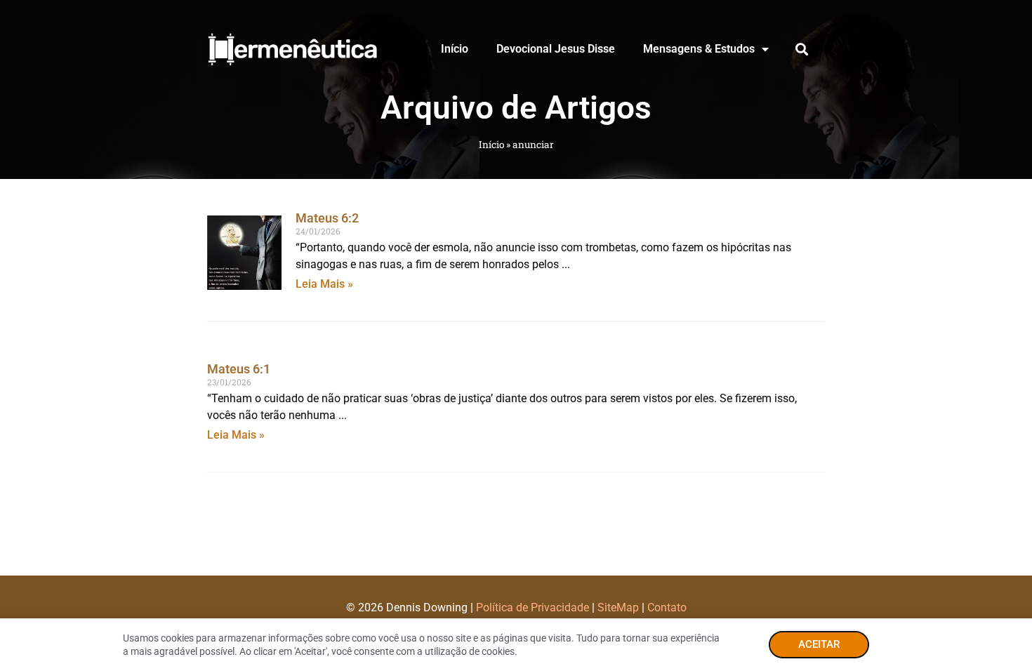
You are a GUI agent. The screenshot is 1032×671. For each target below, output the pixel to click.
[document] (516, 335)
